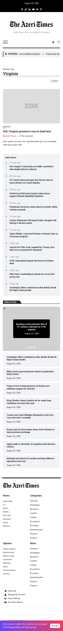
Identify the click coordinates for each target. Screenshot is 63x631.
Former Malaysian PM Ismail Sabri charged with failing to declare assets (33, 221)
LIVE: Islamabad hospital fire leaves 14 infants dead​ (32, 262)
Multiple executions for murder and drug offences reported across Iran (30, 459)
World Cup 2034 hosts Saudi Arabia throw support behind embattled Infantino (30, 195)
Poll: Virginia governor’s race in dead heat (27, 131)
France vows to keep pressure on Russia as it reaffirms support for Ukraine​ (28, 387)
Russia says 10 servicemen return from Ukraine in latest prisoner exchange (30, 431)
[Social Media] (22, 9)
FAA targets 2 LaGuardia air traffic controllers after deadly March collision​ (31, 168)
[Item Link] (31, 106)
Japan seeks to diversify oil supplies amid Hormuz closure (31, 445)
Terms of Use (30, 627)
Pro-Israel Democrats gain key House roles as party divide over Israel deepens (31, 181)
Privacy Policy (14, 627)
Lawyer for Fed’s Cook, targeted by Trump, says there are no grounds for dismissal (32, 248)
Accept (55, 626)
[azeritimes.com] (31, 24)
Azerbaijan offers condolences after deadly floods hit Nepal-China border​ (33, 289)
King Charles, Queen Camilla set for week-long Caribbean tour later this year (29, 402)
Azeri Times (11, 136)
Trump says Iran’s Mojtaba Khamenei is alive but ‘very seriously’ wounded (30, 416)
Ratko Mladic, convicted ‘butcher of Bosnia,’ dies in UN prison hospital (34, 235)
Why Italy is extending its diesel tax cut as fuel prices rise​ (32, 275)
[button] (28, 347)
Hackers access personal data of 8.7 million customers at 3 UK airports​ (31, 327)
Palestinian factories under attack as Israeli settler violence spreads (33, 208)
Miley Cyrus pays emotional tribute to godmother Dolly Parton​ (30, 373)
